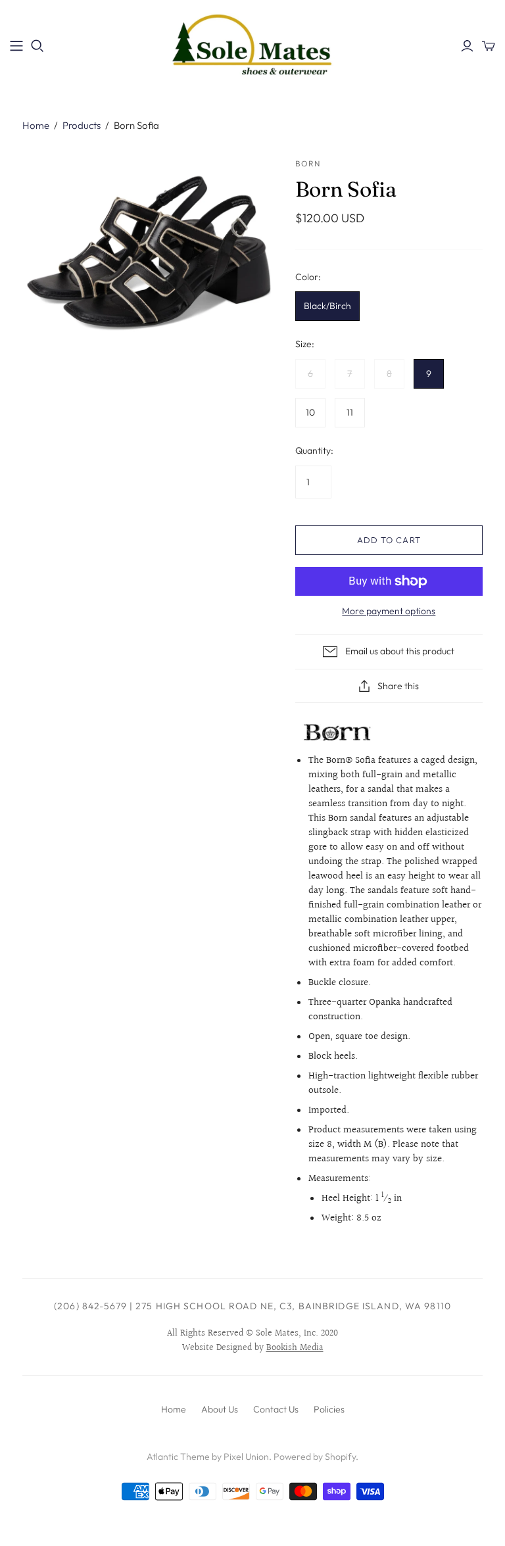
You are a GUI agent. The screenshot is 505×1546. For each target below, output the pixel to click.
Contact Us (276, 1409)
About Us (219, 1409)
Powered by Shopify (315, 1456)
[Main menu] (16, 46)
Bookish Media (295, 1348)
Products (81, 125)
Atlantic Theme (178, 1456)
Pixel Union (246, 1456)
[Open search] (37, 46)
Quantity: (314, 450)
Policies (329, 1409)
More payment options (388, 611)
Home (35, 125)
